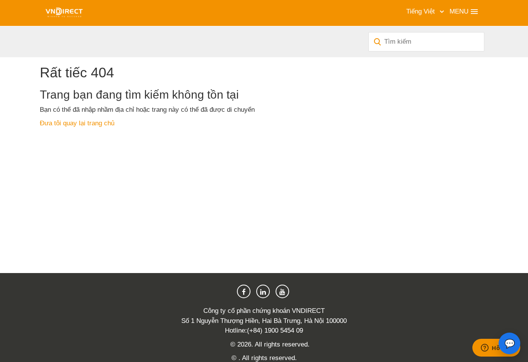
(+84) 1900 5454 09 (275, 330)
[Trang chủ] (64, 12)
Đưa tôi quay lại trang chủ (77, 123)
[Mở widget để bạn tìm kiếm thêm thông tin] (496, 348)
